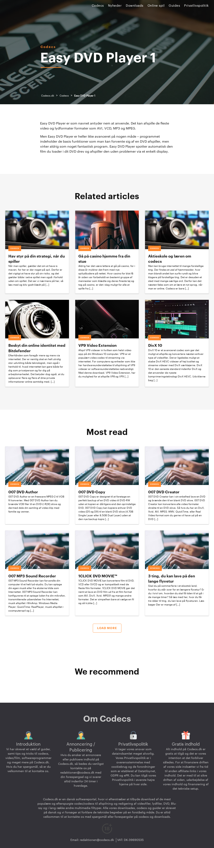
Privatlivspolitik (196, 5)
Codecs (98, 5)
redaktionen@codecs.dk (77, 772)
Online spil (156, 5)
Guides (174, 5)
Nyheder (115, 5)
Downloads (134, 5)
